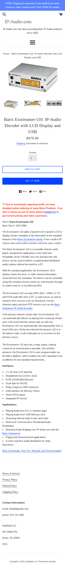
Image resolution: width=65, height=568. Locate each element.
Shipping (20, 143)
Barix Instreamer (11, 433)
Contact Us (50, 212)
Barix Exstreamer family (30, 239)
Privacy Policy (9, 479)
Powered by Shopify (47, 561)
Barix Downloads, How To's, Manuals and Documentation (31, 450)
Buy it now (32, 181)
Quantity (32, 153)
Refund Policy (9, 485)
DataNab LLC (31, 561)
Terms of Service (11, 473)
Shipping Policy (10, 492)
